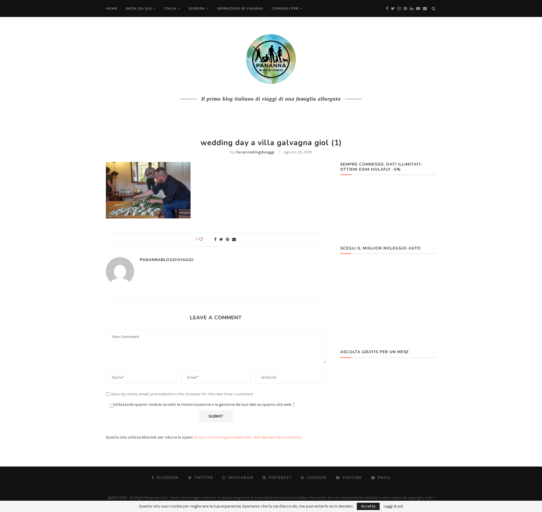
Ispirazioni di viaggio (240, 8)
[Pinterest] (405, 8)
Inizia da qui (139, 8)
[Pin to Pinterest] (227, 239)
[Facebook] (387, 8)
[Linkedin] (411, 8)
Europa (197, 8)
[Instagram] (399, 8)
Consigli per (285, 8)
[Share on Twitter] (221, 239)
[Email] (425, 8)
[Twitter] (393, 8)
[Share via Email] (234, 239)
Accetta (368, 506)
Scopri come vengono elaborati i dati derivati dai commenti (247, 437)
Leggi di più (393, 506)
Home (111, 8)
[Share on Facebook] (215, 239)
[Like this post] (205, 239)
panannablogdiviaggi (254, 152)
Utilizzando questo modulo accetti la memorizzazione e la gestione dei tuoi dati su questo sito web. (204, 404)
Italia (170, 8)
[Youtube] (418, 8)
